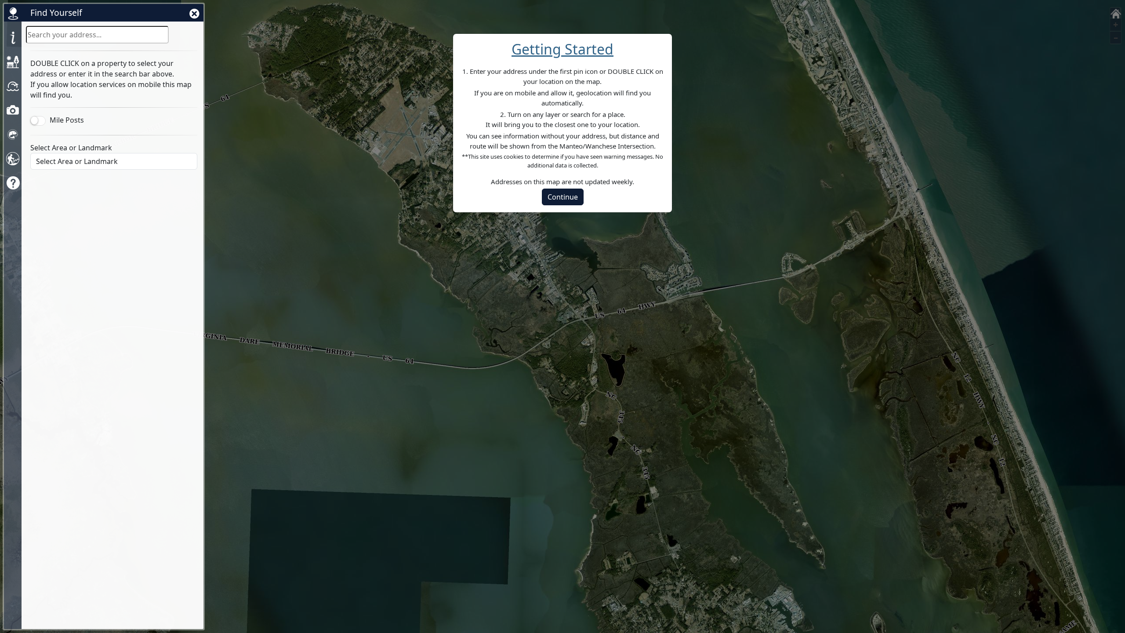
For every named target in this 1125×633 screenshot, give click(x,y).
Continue (563, 197)
